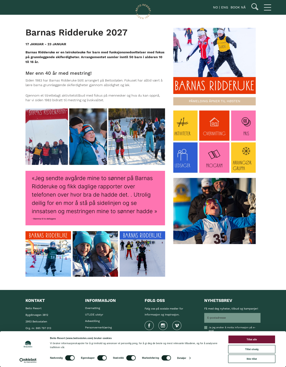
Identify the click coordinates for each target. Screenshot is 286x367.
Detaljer (181, 358)
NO (215, 7)
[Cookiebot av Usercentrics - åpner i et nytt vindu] (28, 360)
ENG (224, 7)
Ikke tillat (252, 358)
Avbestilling (92, 321)
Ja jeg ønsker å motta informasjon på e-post (232, 329)
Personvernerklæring (98, 327)
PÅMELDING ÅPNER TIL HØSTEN (214, 101)
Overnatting (92, 308)
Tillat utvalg (252, 349)
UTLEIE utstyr (94, 314)
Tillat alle (252, 339)
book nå (238, 7)
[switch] (102, 358)
